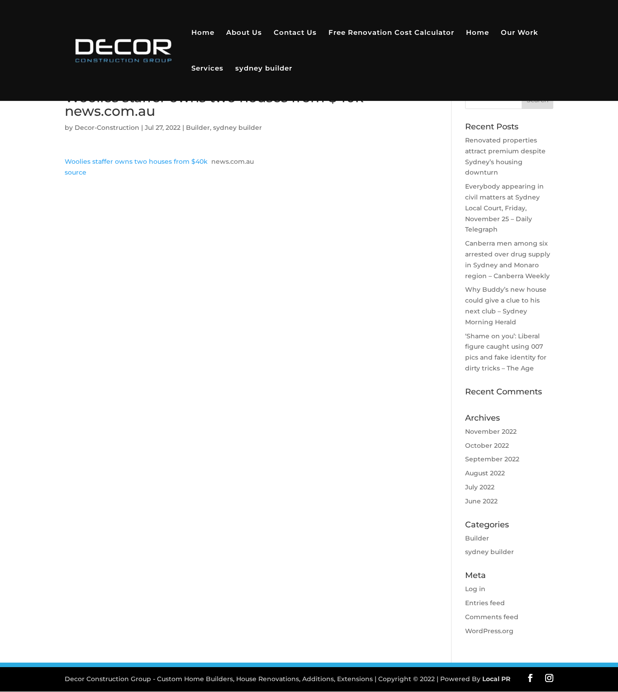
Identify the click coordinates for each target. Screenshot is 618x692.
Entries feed (485, 603)
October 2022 (487, 445)
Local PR (496, 679)
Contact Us (295, 33)
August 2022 (485, 473)
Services (207, 68)
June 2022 (481, 501)
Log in (475, 589)
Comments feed (491, 617)
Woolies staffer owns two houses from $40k (136, 161)
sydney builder (263, 68)
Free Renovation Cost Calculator (391, 33)
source (75, 172)
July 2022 (479, 487)
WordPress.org (489, 631)
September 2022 (492, 459)
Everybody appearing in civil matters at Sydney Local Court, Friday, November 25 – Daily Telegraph (504, 207)
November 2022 (491, 431)
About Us (244, 33)
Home (202, 33)
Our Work (519, 33)
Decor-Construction (107, 127)
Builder (198, 127)
